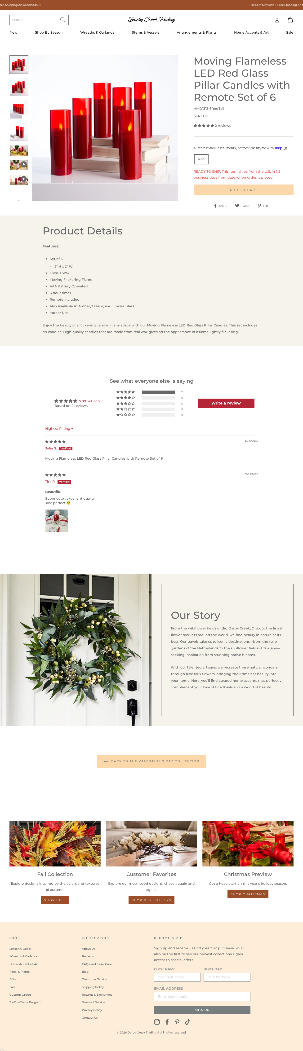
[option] (105, 128)
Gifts (12, 979)
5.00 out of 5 (89, 401)
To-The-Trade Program (25, 1002)
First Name (164, 969)
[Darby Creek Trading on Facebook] (167, 1022)
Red (201, 159)
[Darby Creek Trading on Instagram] (157, 1022)
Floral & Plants (19, 971)
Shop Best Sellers (151, 900)
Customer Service (94, 979)
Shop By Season (49, 32)
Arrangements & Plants (197, 32)
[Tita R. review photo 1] (56, 520)
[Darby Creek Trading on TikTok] (187, 1022)
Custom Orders (20, 994)
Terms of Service (93, 1002)
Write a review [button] (226, 403)
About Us (88, 948)
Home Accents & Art (251, 32)
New (14, 32)
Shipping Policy (93, 987)
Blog (85, 971)
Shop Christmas (248, 894)
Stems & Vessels (145, 32)
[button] (204, 125)
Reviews (88, 956)
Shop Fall (55, 900)
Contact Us (90, 1017)
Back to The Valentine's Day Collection (155, 761)
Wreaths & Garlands (97, 32)
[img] (55, 442)
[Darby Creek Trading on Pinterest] (177, 1022)
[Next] (18, 198)
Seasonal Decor (20, 948)
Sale (289, 32)
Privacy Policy (92, 1010)
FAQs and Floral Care (97, 964)
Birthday (213, 969)
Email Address (168, 988)
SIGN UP (202, 1010)
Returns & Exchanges (97, 994)
